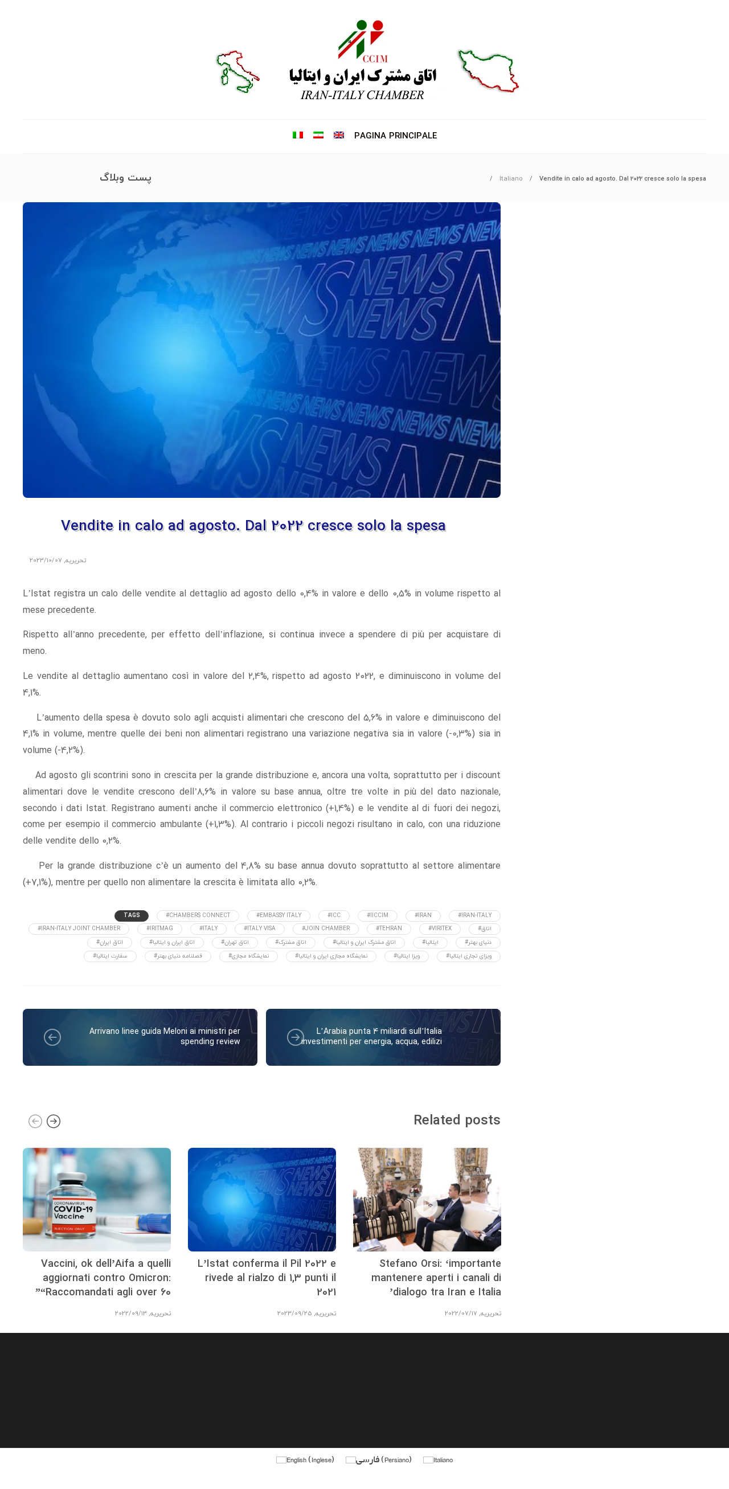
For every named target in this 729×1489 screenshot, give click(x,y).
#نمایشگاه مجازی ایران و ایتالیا (331, 956)
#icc (334, 915)
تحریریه (75, 560)
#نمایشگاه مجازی (248, 956)
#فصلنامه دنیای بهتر (178, 956)
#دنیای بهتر (478, 942)
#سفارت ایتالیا (110, 956)
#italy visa (260, 929)
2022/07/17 (461, 1313)
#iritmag (159, 929)
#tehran (389, 929)
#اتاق (485, 929)
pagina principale (395, 136)
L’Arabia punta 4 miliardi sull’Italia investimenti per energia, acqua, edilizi (371, 1037)
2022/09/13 (131, 1313)
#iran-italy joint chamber (79, 929)
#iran (423, 915)
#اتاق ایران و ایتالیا (172, 942)
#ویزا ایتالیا (407, 956)
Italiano (511, 178)
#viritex (440, 929)
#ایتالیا (430, 942)
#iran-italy (475, 915)
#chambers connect (198, 915)
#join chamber (326, 929)
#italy (208, 929)
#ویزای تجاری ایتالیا (469, 956)
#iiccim (377, 915)
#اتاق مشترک (290, 942)
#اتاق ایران (109, 942)
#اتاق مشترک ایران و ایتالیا (364, 942)
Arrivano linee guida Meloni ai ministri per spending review (164, 1037)
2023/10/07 (46, 560)
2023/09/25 (294, 1313)
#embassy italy (278, 915)
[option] (96, 1231)
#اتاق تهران (235, 942)
